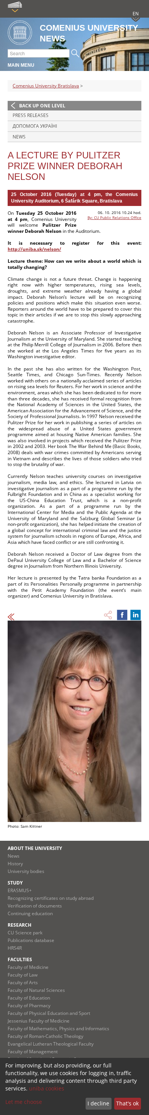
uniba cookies (46, 1088)
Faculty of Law (22, 975)
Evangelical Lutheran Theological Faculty (51, 1044)
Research (19, 925)
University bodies (26, 871)
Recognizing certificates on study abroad (51, 898)
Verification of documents (35, 906)
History (15, 863)
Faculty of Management (33, 1051)
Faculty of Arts (23, 982)
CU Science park (25, 932)
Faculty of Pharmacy (29, 1005)
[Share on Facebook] (122, 615)
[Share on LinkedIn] (135, 615)
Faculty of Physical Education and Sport (49, 1013)
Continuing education (30, 913)
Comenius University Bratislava (46, 85)
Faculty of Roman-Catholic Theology (45, 1036)
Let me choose (23, 1101)
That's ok (127, 1103)
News (19, 136)
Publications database (31, 940)
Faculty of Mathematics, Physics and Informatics (58, 1028)
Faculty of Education (29, 998)
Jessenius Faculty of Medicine (39, 1021)
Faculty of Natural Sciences (36, 990)
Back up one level (42, 105)
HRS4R (15, 948)
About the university (35, 848)
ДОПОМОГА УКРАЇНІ (35, 126)
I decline (98, 1103)
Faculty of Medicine (28, 967)
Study (15, 882)
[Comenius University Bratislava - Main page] (20, 33)
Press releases (31, 115)
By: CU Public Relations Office (114, 217)
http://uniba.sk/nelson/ (34, 249)
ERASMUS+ (20, 890)
